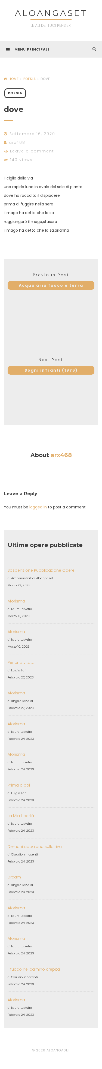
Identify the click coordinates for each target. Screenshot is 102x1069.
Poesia (29, 78)
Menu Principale (32, 49)
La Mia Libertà (21, 815)
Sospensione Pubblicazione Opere (41, 570)
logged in (38, 507)
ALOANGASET (51, 13)
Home (14, 78)
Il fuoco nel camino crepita (34, 969)
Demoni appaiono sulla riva (35, 846)
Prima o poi (19, 785)
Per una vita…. (21, 662)
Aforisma (16, 601)
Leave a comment (32, 151)
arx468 (17, 142)
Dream (14, 877)
